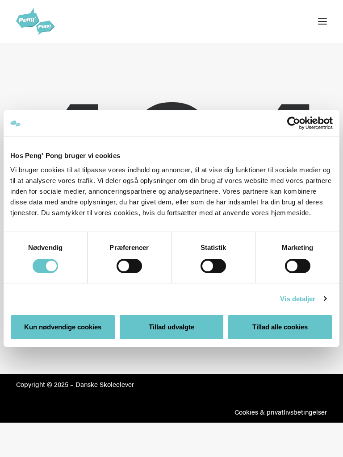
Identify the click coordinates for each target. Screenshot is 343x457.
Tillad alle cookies (280, 327)
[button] (322, 21)
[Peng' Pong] (43, 21)
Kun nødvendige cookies (62, 327)
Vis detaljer (297, 299)
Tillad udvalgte (171, 327)
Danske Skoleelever (104, 384)
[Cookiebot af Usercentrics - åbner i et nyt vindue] (294, 123)
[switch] (129, 266)
